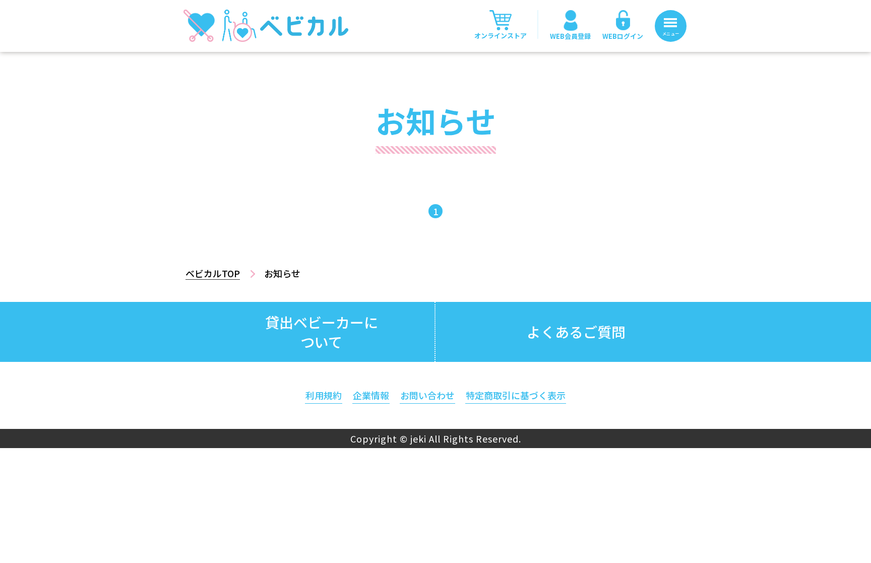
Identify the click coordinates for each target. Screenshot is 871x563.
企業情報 (371, 395)
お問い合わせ (427, 395)
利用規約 (323, 395)
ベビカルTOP (212, 273)
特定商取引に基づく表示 (516, 395)
